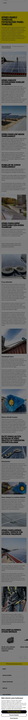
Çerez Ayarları (14, 718)
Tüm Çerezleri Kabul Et (14, 712)
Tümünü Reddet (14, 715)
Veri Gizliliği (8, 708)
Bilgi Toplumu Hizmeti (17, 708)
